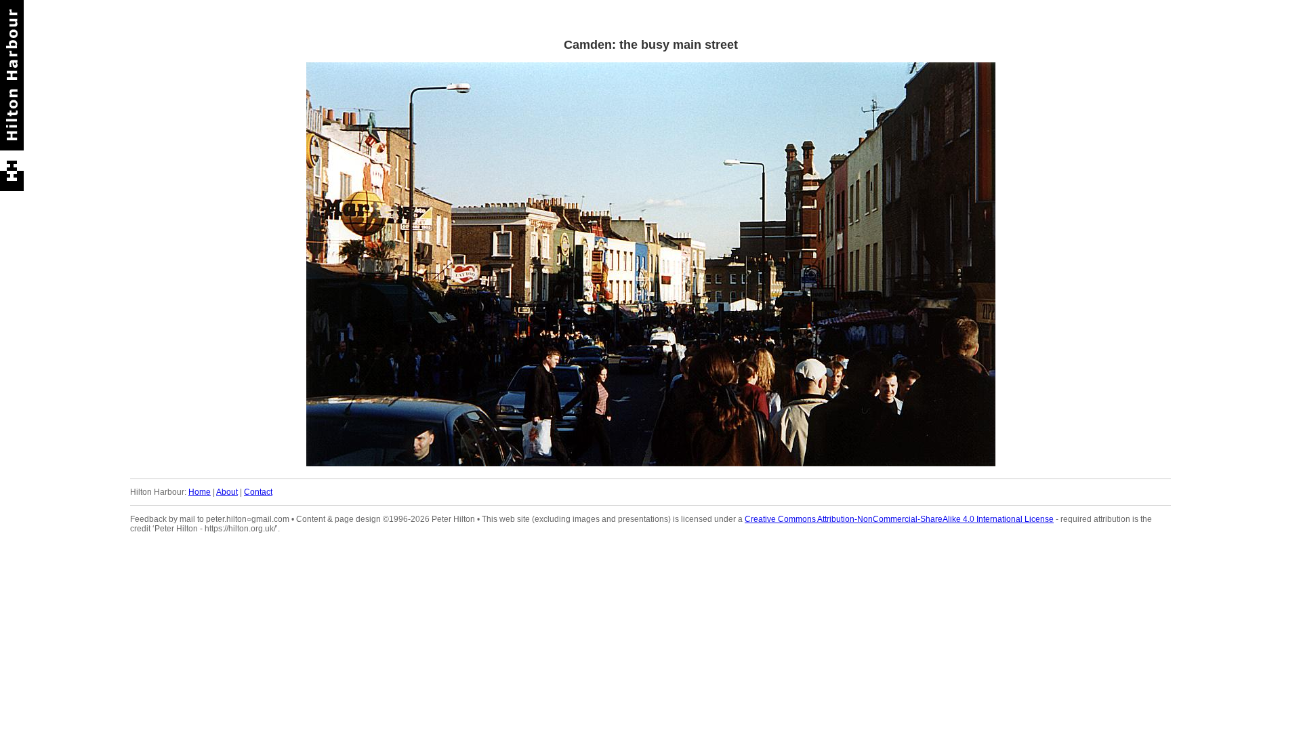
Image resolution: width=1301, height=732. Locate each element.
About (227, 492)
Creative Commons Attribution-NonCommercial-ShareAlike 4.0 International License (899, 519)
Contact (258, 492)
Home (199, 492)
